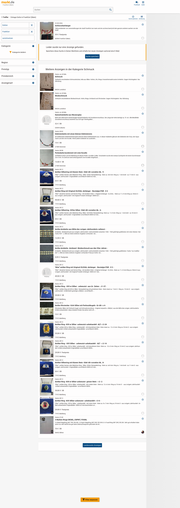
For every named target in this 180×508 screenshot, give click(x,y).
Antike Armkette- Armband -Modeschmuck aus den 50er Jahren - (81, 248)
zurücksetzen (7, 38)
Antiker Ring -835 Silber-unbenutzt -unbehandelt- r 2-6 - (78, 401)
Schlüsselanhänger (63, 26)
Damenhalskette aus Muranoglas (68, 115)
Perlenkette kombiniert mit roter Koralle (71, 153)
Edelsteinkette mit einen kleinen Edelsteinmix (73, 134)
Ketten (5, 25)
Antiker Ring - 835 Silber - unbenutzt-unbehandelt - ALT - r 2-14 (81, 343)
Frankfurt (6, 32)
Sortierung (142, 18)
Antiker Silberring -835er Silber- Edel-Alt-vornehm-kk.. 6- (78, 210)
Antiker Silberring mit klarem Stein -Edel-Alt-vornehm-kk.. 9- (79, 172)
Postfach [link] (137, 5)
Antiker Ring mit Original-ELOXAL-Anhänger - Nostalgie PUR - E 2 (81, 191)
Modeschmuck (61, 96)
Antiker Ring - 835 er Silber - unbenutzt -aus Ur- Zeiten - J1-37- (80, 286)
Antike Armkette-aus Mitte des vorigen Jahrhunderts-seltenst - (80, 229)
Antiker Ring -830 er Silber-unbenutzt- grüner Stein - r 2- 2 (78, 382)
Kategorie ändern (19, 52)
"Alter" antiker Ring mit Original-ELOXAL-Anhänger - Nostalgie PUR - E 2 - (84, 267)
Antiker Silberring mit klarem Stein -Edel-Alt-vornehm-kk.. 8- (79, 363)
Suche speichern (133, 18)
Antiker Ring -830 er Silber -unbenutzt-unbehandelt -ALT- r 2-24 (81, 324)
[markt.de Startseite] (7, 2)
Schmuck (58, 77)
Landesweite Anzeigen (92, 445)
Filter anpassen (91, 500)
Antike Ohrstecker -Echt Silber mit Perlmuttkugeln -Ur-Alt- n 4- (80, 305)
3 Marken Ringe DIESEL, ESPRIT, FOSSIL (71, 420)
